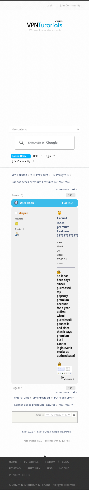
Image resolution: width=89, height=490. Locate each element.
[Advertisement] (44, 80)
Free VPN (34, 468)
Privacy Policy (19, 475)
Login (50, 5)
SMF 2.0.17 (28, 431)
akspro (23, 213)
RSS (49, 468)
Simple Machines (61, 431)
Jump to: (40, 415)
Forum (50, 461)
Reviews (15, 468)
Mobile (64, 468)
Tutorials (31, 461)
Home (13, 461)
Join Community (70, 5)
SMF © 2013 (44, 431)
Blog (65, 461)
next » (73, 189)
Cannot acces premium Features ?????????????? (68, 227)
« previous (62, 189)
